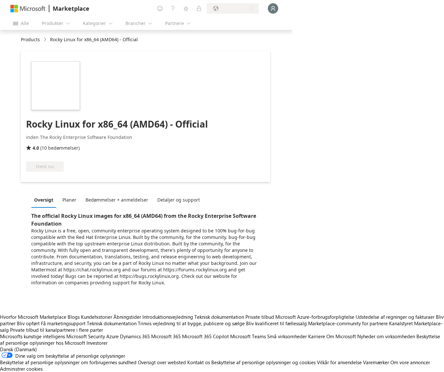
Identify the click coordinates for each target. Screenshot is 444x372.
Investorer (97, 343)
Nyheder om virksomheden (386, 336)
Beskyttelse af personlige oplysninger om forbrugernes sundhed (68, 362)
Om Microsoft (341, 336)
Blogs (74, 317)
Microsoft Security (85, 336)
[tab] (45, 199)
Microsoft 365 (166, 336)
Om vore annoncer (410, 362)
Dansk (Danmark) (18, 349)
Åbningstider (127, 317)
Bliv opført (28, 323)
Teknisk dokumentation (219, 317)
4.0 (36, 148)
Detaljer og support (178, 200)
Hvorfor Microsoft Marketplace (33, 317)
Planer (69, 200)
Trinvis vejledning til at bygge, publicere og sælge (191, 323)
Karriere (316, 336)
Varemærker (376, 362)
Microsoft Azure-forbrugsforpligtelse (315, 317)
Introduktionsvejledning (167, 317)
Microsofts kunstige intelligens (32, 336)
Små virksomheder (287, 336)
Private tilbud (259, 317)
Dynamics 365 (135, 336)
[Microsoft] (28, 8)
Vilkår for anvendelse (339, 362)
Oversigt (43, 200)
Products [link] (30, 39)
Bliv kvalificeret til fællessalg (276, 323)
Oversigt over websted (162, 362)
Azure (112, 336)
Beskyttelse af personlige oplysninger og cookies (263, 362)
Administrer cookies (21, 369)
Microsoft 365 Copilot (205, 336)
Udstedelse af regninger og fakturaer (395, 317)
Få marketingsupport (63, 323)
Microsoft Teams (248, 336)
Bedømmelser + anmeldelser (116, 200)
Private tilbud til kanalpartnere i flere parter (56, 330)
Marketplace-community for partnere (348, 323)
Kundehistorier (96, 317)
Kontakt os (198, 362)
